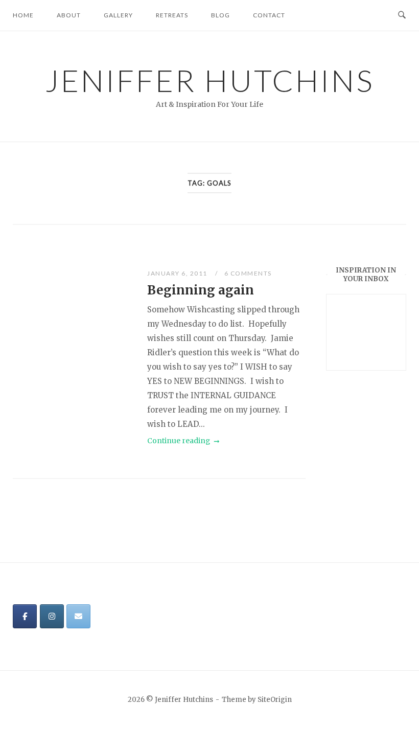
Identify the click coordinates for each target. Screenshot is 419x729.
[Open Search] (402, 15)
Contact (269, 15)
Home (23, 15)
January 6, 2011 (178, 273)
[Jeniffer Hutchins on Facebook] (25, 616)
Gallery (118, 15)
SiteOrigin (275, 699)
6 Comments (248, 273)
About (69, 15)
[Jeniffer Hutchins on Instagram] (52, 616)
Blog (220, 15)
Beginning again (200, 290)
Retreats (172, 15)
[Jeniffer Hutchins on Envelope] (78, 616)
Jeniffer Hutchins (210, 80)
